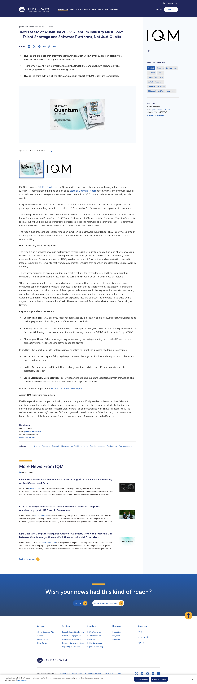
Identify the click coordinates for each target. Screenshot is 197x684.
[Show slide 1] (31, 169)
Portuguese (171, 68)
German (151, 73)
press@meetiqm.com (33, 431)
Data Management (97, 446)
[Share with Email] (44, 46)
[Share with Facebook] (39, 46)
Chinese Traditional (156, 86)
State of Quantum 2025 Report (67, 388)
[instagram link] (158, 673)
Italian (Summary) (155, 77)
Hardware (65, 446)
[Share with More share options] (54, 46)
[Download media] (50, 151)
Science (37, 446)
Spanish (160, 68)
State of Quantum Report (83, 190)
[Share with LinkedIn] (29, 46)
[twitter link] (136, 673)
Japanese (171, 91)
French (161, 73)
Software (46, 446)
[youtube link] (147, 673)
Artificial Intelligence (79, 446)
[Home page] (34, 9)
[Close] (192, 679)
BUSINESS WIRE (46, 187)
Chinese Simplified (156, 91)
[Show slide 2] (58, 169)
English (151, 68)
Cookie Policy (22, 680)
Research (55, 446)
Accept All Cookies (159, 679)
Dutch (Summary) (155, 82)
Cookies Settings (142, 679)
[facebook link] (153, 673)
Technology (112, 446)
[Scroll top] (188, 615)
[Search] (164, 3)
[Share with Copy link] (49, 46)
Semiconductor (125, 446)
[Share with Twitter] (34, 46)
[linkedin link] (142, 673)
